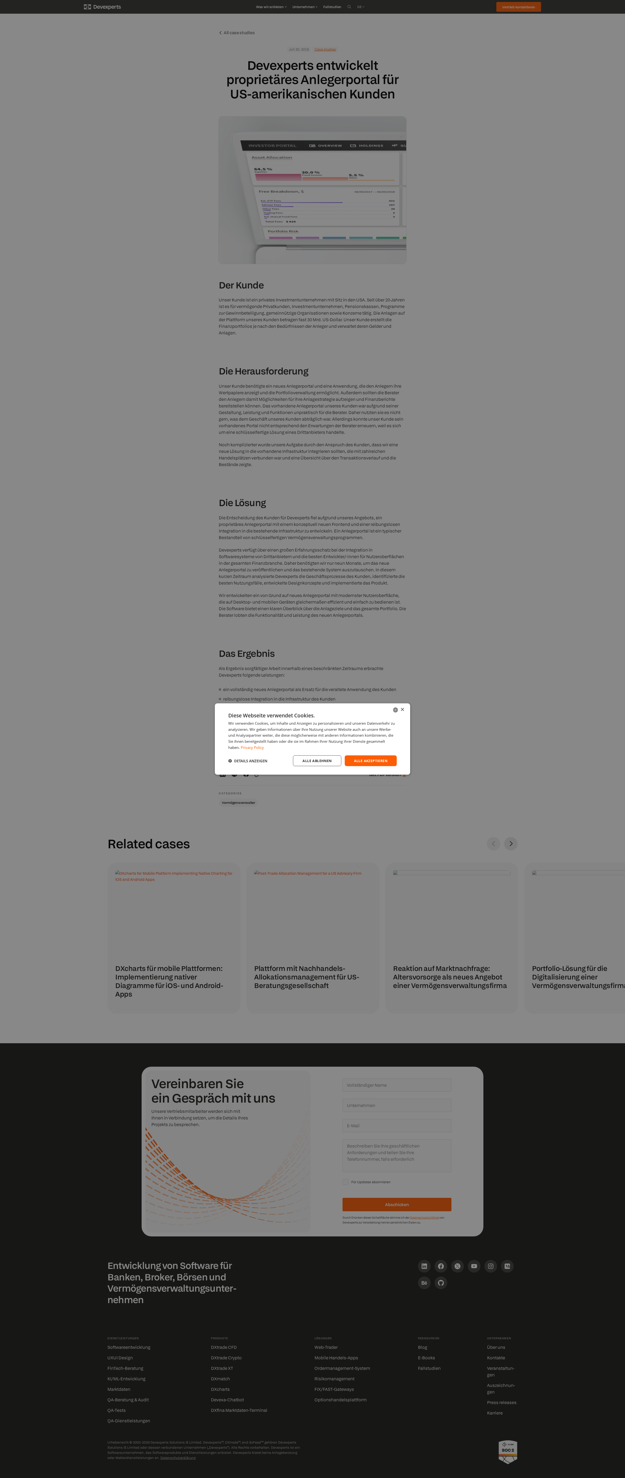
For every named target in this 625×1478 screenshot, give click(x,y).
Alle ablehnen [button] (317, 760)
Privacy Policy (252, 747)
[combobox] (395, 709)
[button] (247, 761)
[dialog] (312, 739)
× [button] (402, 710)
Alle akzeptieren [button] (370, 760)
